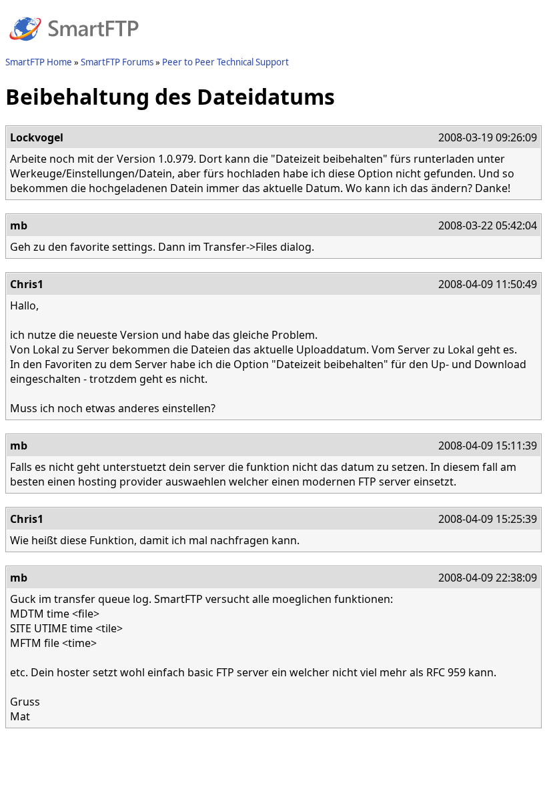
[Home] (74, 48)
